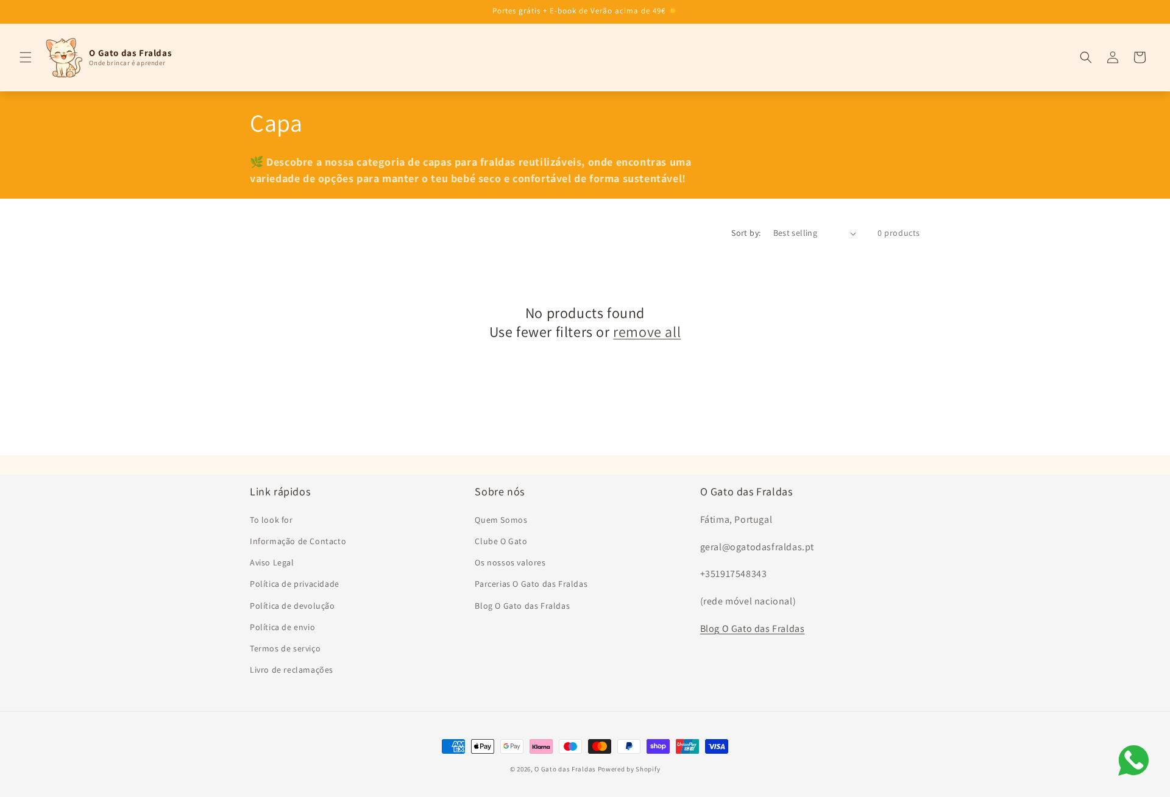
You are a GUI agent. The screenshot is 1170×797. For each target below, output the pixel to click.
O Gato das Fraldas (565, 769)
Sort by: (745, 232)
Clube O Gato (501, 540)
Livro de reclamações (291, 669)
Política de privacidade (294, 583)
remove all (647, 332)
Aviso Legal (272, 561)
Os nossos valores (510, 561)
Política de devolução (292, 605)
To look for (271, 519)
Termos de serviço (285, 647)
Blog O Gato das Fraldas (522, 605)
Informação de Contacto (298, 540)
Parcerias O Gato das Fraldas (531, 583)
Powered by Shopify (629, 769)
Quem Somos (501, 519)
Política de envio (282, 626)
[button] (25, 57)
